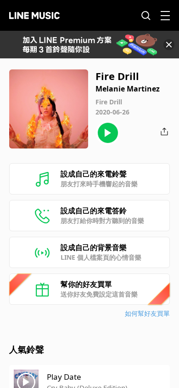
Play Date (64, 376)
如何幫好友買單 (147, 313)
